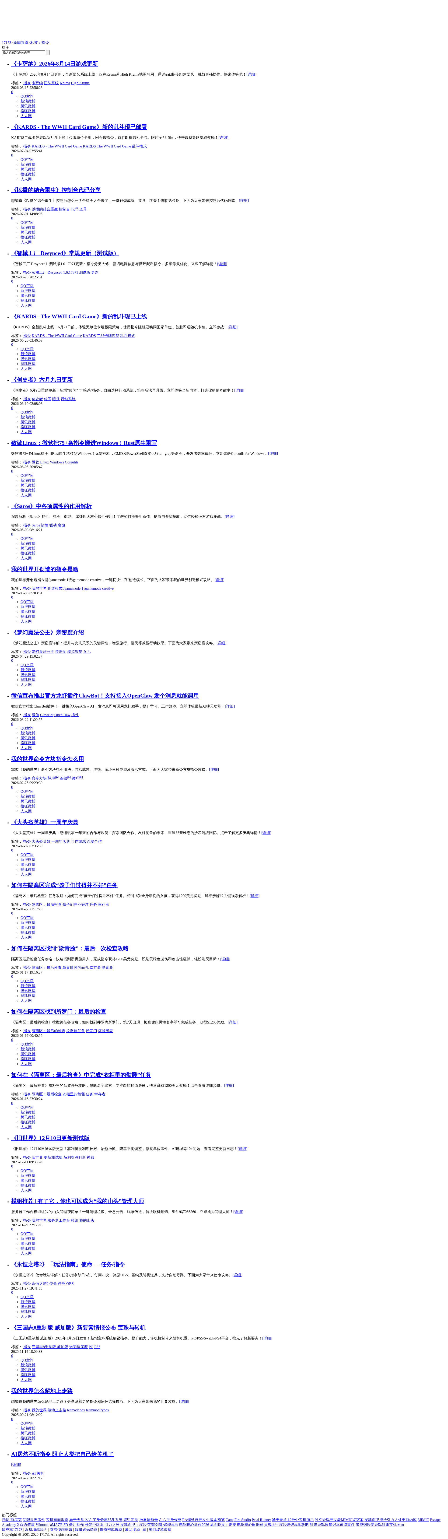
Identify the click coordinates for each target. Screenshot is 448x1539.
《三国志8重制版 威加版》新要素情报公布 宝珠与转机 (78, 1328)
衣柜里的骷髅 (74, 1094)
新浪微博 (28, 101)
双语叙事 (27, 1525)
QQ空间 (27, 96)
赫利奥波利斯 (74, 1157)
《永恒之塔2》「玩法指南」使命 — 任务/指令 (68, 1264)
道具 (83, 209)
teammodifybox (97, 1410)
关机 (40, 1473)
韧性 (44, 525)
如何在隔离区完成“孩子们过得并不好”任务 (64, 885)
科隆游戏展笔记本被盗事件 (332, 1525)
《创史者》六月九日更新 (42, 380)
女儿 (87, 652)
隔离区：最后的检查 (48, 1031)
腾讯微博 (28, 106)
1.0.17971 (70, 272)
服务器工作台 (59, 1220)
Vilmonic (42, 1525)
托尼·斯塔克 (12, 1520)
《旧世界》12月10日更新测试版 (50, 1138)
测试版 (84, 272)
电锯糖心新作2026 (194, 1525)
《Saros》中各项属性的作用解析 (51, 506)
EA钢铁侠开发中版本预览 (203, 1520)
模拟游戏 (74, 652)
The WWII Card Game (114, 146)
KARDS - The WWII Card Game (57, 146)
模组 (74, 1220)
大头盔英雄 (41, 841)
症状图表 (105, 1031)
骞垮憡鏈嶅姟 (61, 1530)
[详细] (251, 74)
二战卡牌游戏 (108, 336)
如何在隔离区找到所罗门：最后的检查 (58, 1012)
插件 (75, 715)
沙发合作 (94, 841)
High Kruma (80, 83)
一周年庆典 (60, 841)
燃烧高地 (170, 1525)
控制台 (64, 209)
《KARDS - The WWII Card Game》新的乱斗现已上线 (79, 316)
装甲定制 (130, 1520)
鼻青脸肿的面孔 (76, 968)
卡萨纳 (37, 83)
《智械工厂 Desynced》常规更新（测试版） (65, 253)
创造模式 (55, 588)
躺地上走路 (57, 1410)
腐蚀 (61, 525)
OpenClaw (62, 715)
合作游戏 (78, 841)
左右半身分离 (170, 1520)
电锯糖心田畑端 (250, 1525)
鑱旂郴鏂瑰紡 (111, 1530)
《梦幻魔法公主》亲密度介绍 (47, 632)
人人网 (26, 116)
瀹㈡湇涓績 (135, 1530)
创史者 (37, 399)
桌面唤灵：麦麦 (223, 1525)
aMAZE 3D (59, 1525)
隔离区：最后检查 (47, 904)
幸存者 (103, 904)
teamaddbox (76, 1410)
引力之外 (112, 1525)
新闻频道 (20, 43)
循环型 (77, 778)
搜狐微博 (28, 111)
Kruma (65, 83)
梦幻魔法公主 (43, 652)
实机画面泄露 (57, 1520)
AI (34, 1473)
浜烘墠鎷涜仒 (36, 1530)
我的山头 (86, 1220)
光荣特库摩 (78, 1347)
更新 (95, 272)
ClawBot (46, 715)
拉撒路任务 (75, 1031)
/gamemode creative (99, 588)
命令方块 (39, 778)
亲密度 (60, 652)
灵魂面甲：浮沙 (133, 1525)
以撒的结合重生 (45, 209)
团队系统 (51, 83)
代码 (74, 209)
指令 (27, 83)
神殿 (90, 1157)
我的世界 (39, 588)
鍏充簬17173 (12, 1530)
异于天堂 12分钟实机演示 (293, 1520)
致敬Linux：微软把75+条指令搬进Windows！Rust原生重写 (84, 443)
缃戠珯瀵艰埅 (160, 1530)
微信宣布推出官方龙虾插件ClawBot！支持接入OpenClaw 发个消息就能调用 (105, 696)
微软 (35, 462)
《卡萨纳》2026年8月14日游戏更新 (54, 64)
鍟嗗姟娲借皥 (86, 1530)
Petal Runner (261, 1520)
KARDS (89, 146)
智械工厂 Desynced (47, 272)
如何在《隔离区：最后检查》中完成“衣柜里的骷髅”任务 (81, 1075)
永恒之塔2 (40, 1284)
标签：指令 (39, 43)
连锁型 (65, 778)
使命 (53, 1284)
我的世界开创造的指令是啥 (44, 569)
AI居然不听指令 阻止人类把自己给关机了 (62, 1454)
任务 (93, 904)
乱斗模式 (139, 146)
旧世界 (37, 1157)
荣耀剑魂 (154, 1525)
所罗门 (91, 1031)
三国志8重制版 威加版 (50, 1347)
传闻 (47, 399)
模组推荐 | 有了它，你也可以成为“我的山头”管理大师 (77, 1201)
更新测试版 (53, 1157)
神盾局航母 (148, 1520)
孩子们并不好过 (76, 904)
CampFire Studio (238, 1520)
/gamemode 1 (73, 588)
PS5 (97, 1347)
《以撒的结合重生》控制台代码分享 (56, 190)
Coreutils (71, 462)
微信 (35, 715)
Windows (57, 462)
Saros (36, 525)
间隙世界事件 (34, 1520)
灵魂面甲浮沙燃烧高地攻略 (286, 1525)
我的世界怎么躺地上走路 (42, 1391)
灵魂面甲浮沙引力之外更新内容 (390, 1520)
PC (91, 1347)
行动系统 (68, 399)
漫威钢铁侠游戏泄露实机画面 (380, 1525)
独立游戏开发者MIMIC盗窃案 (339, 1520)
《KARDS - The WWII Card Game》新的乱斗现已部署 (79, 127)
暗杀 (56, 399)
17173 (6, 43)
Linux (44, 462)
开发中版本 (94, 1525)
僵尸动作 (76, 1525)
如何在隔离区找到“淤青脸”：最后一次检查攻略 (70, 948)
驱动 (53, 525)
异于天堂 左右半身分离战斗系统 (95, 1520)
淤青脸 (107, 968)
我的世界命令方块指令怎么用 (47, 759)
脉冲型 (53, 778)
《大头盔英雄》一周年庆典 (44, 822)
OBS (70, 1284)
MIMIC (423, 1520)
